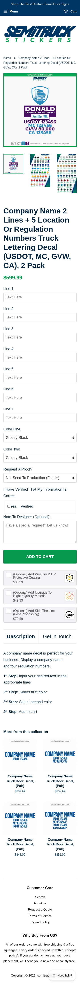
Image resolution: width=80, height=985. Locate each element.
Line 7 (8, 409)
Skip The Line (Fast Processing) (34, 612)
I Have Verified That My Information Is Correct (34, 492)
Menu (13, 11)
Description (21, 636)
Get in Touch (57, 636)
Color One (11, 429)
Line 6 (8, 389)
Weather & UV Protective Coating (34, 575)
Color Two (11, 449)
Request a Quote (40, 909)
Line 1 (8, 289)
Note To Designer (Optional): (27, 517)
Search (40, 897)
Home (7, 58)
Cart (73, 11)
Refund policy (40, 922)
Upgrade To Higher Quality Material (32, 594)
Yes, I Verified (21, 506)
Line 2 (8, 309)
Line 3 (8, 329)
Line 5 (8, 369)
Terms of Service (40, 916)
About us (40, 903)
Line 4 (8, 349)
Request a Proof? (17, 469)
